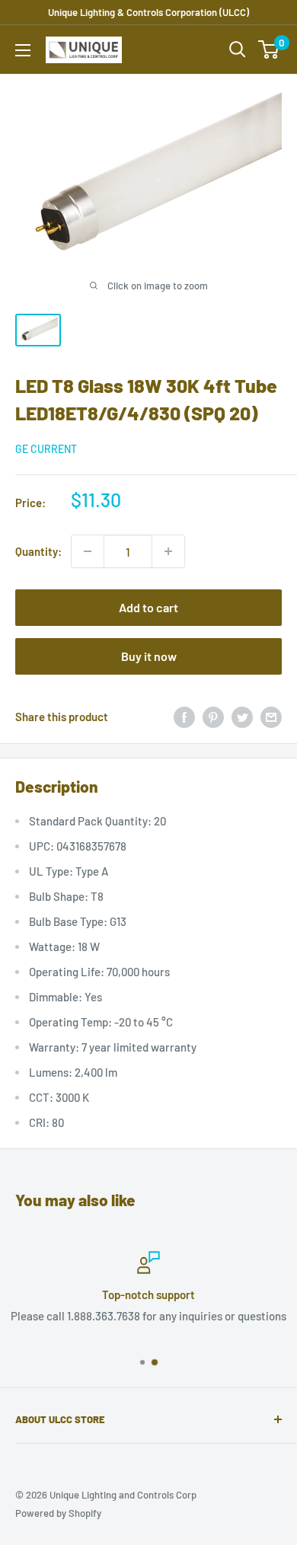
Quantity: (38, 551)
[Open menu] (22, 50)
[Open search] (237, 49)
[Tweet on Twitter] (242, 716)
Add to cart (148, 607)
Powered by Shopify (58, 1513)
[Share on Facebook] (184, 716)
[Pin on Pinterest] (213, 716)
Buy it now (149, 656)
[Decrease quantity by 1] (88, 551)
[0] (269, 49)
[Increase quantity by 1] (168, 551)
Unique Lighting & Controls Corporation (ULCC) (148, 12)
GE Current (46, 448)
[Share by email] (271, 716)
